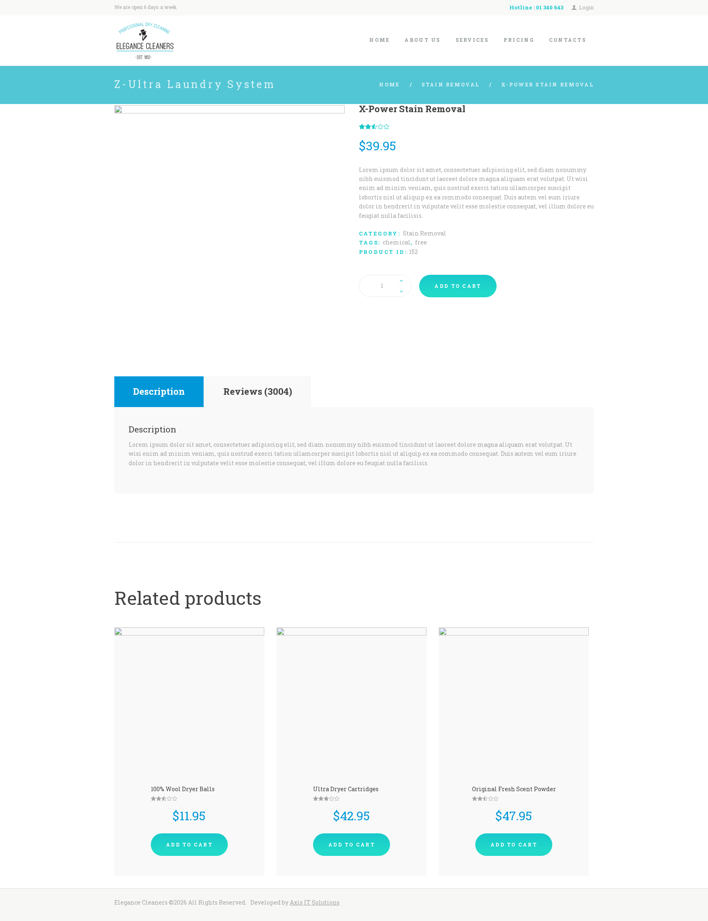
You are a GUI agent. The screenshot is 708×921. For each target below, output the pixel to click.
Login (586, 7)
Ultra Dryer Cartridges (346, 789)
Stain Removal (451, 84)
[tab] (159, 391)
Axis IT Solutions (315, 902)
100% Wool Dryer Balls (183, 789)
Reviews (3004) (257, 391)
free (421, 242)
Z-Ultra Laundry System (195, 84)
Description (159, 391)
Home (389, 84)
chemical (397, 242)
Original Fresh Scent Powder (514, 789)
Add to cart (457, 286)
